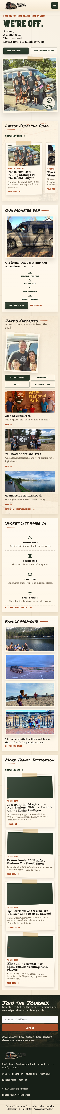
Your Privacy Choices (31, 1106)
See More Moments (13, 746)
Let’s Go (30, 1027)
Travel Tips (31, 1074)
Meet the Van (15, 305)
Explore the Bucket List (16, 607)
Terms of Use (24, 1095)
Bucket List (17, 1074)
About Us (23, 1080)
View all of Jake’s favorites (18, 509)
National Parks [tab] (17, 377)
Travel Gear (45, 1074)
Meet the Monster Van (44, 50)
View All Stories (13, 136)
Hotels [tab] (17, 384)
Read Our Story (14, 50)
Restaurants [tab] (42, 377)
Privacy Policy (9, 1095)
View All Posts (12, 770)
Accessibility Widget (43, 1109)
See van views (36, 305)
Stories (6, 1074)
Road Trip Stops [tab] (42, 384)
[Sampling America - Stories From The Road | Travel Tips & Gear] (16, 5)
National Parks (9, 1080)
